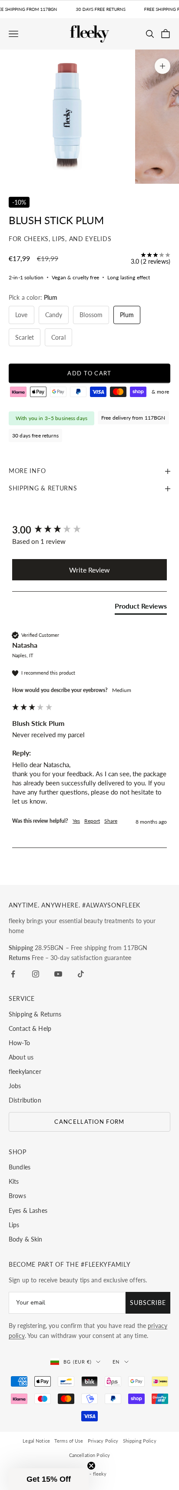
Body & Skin (26, 1239)
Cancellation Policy (89, 1455)
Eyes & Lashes (28, 1210)
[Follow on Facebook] (13, 974)
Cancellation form (89, 1121)
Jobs (15, 1085)
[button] (49, 1479)
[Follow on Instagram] (35, 974)
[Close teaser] (91, 1465)
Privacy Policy (103, 1441)
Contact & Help (30, 1028)
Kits (14, 1181)
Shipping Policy (139, 1441)
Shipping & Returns (35, 1014)
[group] (89, 530)
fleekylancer (25, 1071)
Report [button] (92, 821)
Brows (17, 1195)
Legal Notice (36, 1441)
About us (21, 1057)
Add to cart (89, 373)
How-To (19, 1042)
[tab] (141, 607)
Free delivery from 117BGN (133, 417)
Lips (14, 1224)
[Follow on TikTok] (80, 974)
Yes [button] (76, 821)
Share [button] (110, 821)
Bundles (19, 1167)
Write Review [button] (89, 570)
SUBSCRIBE (148, 1302)
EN (116, 1361)
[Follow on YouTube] (58, 974)
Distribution (25, 1100)
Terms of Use (68, 1441)
